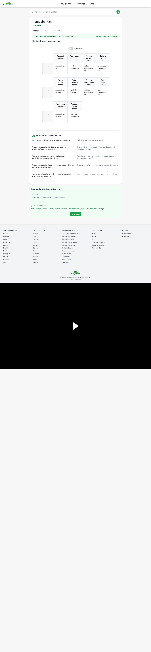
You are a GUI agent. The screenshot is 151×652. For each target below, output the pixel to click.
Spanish (6, 245)
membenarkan (77, 209)
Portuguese (7, 254)
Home (94, 233)
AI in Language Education (71, 233)
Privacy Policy (97, 248)
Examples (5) (50, 30)
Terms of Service (98, 245)
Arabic (5, 239)
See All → (6, 262)
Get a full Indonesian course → (106, 36)
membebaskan (58, 209)
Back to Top (76, 214)
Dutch (5, 251)
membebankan (39, 209)
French (5, 257)
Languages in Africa (69, 236)
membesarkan (95, 209)
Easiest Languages (69, 251)
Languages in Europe (69, 242)
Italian (35, 242)
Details (60, 30)
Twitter (126, 236)
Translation (78, 48)
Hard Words (66, 254)
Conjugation (65, 3)
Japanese (6, 242)
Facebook (127, 233)
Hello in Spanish (67, 248)
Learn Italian (66, 259)
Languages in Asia (68, 245)
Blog (92, 3)
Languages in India (68, 239)
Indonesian (47, 197)
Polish (35, 259)
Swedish (36, 254)
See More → (66, 262)
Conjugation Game (98, 242)
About (94, 236)
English (5, 248)
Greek (5, 233)
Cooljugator (35, 197)
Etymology (80, 3)
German (6, 259)
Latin (34, 236)
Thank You (66, 257)
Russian (6, 236)
